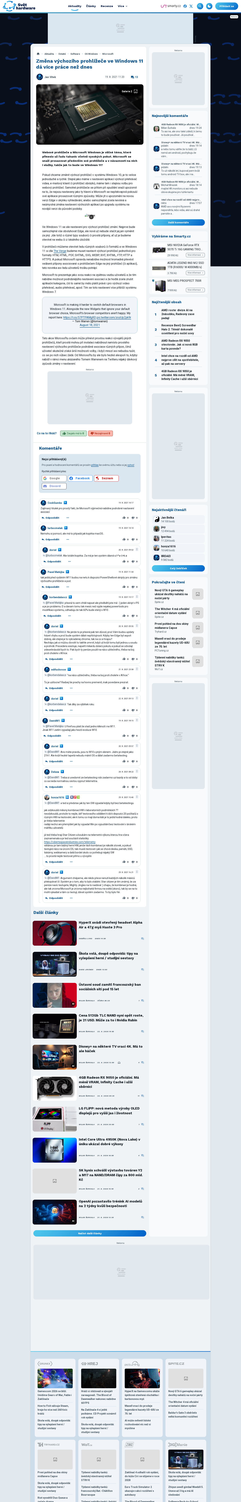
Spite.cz (159, 602)
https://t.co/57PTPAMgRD (79, 317)
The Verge (60, 251)
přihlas (95, 465)
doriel (52, 550)
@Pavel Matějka (55, 602)
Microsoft (107, 54)
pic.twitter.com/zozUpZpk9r (114, 317)
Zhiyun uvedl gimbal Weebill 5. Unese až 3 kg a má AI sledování (185, 1491)
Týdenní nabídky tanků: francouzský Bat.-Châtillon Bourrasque (97, 1491)
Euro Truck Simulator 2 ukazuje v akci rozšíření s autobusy (139, 1491)
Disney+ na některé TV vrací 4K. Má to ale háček (111, 1048)
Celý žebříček (178, 568)
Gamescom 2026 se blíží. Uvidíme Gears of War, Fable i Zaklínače (55, 1395)
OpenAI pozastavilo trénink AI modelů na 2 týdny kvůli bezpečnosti (110, 1203)
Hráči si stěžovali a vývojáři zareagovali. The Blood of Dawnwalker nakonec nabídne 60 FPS (98, 1397)
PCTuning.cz (162, 650)
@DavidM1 (53, 751)
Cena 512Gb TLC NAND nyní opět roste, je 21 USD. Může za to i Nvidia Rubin (111, 1017)
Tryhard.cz (161, 631)
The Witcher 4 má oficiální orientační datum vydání (172, 611)
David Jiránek (86, 970)
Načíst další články (90, 1233)
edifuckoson (58, 669)
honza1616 (57, 797)
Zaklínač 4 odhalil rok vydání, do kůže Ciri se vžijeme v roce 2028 (142, 1476)
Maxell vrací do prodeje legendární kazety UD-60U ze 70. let (172, 642)
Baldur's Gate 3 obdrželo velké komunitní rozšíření (183, 1414)
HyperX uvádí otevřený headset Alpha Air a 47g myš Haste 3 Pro (110, 924)
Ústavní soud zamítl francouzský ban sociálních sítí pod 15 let (110, 987)
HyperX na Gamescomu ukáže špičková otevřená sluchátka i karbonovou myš (142, 1395)
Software (75, 54)
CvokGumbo (55, 502)
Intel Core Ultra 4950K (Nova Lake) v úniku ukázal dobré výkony (109, 1141)
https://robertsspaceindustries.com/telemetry (69, 842)
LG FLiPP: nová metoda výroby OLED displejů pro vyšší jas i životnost (109, 1110)
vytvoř (130, 465)
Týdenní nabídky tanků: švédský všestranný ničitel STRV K (172, 661)
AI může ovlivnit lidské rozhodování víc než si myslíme (138, 1424)
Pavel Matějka (56, 572)
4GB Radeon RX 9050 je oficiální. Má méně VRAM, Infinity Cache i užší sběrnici (109, 1082)
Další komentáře (178, 222)
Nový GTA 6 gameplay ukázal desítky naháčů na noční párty (171, 594)
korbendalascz (58, 597)
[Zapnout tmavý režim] (209, 6)
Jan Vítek (50, 77)
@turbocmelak (54, 555)
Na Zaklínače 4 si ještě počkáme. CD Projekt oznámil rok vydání (98, 1413)
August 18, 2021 (90, 325)
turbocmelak (55, 528)
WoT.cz (159, 669)
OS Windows (91, 54)
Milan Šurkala (87, 1001)
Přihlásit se (226, 6)
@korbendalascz (56, 631)
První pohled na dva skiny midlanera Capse (171, 625)
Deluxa (55, 771)
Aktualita (49, 54)
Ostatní (62, 54)
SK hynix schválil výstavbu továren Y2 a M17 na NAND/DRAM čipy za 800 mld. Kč (111, 1175)
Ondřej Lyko (85, 938)
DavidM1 (54, 720)
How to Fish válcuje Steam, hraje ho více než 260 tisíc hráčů (53, 1409)
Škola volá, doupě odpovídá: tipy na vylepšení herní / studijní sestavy (108, 955)
